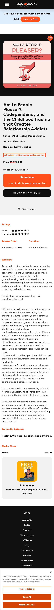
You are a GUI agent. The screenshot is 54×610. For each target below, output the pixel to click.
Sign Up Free (30, 19)
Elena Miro (19, 141)
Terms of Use (27, 535)
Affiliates (27, 540)
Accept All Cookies (27, 605)
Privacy (27, 555)
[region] (27, 589)
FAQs (27, 525)
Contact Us (27, 550)
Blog (27, 545)
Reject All (27, 597)
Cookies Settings (26, 589)
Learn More (27, 561)
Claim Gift (27, 566)
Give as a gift (29, 209)
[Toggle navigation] (7, 4)
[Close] (51, 572)
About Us (27, 520)
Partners (27, 530)
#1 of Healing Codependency (29, 136)
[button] (5, 452)
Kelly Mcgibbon (23, 147)
